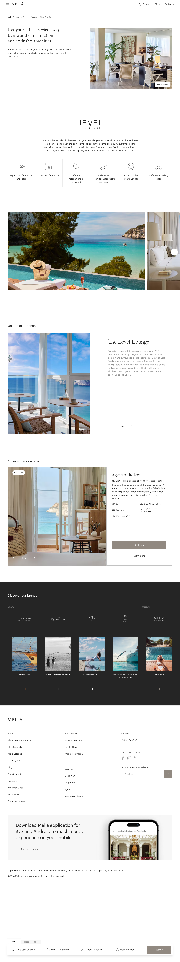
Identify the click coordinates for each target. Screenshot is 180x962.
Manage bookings (73, 740)
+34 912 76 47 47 (129, 740)
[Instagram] (129, 758)
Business (69, 769)
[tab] (14, 941)
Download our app (29, 849)
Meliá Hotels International (20, 740)
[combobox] (158, 4)
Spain (25, 17)
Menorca (33, 17)
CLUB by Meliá (15, 760)
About (11, 734)
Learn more (139, 555)
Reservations (71, 734)
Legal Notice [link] (14, 870)
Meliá (10, 17)
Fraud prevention (16, 801)
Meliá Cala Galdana (47, 17)
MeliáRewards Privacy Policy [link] (53, 870)
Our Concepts (15, 774)
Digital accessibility (113, 870)
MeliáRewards (15, 747)
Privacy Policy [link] (30, 870)
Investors (12, 781)
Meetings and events (75, 796)
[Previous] (112, 426)
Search (159, 949)
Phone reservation (74, 753)
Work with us (14, 794)
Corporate (70, 782)
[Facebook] (123, 758)
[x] (135, 758)
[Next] (130, 426)
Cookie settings (94, 870)
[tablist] (90, 941)
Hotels (17, 17)
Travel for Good (15, 787)
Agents (68, 789)
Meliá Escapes (15, 753)
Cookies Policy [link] (76, 870)
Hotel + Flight (71, 747)
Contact (125, 734)
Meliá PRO (70, 775)
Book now (139, 545)
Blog (10, 767)
